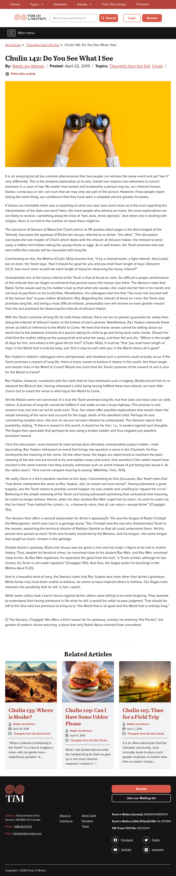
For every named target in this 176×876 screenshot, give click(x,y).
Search (111, 18)
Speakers (60, 4)
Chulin (157, 66)
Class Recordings (114, 4)
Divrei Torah (89, 815)
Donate (152, 18)
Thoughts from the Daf (42, 45)
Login (132, 18)
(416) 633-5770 (23, 826)
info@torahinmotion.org (27, 833)
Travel (85, 826)
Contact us (66, 821)
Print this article (23, 74)
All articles (13, 45)
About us (65, 815)
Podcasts (142, 4)
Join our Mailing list (141, 798)
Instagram (158, 849)
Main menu (26, 33)
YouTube (126, 849)
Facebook (127, 840)
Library (15, 4)
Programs (87, 821)
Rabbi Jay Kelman (28, 66)
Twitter (156, 840)
